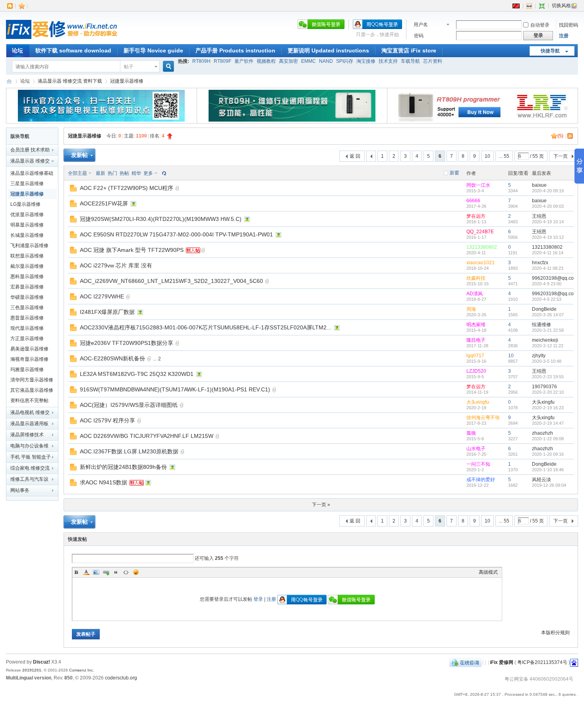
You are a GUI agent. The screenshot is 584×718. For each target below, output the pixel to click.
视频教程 (266, 61)
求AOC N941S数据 (103, 482)
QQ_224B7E (480, 231)
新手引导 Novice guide (153, 50)
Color (86, 572)
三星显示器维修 (27, 183)
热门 (112, 173)
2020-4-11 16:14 (547, 252)
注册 (564, 36)
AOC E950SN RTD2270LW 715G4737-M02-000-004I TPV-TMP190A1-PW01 (176, 234)
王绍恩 (539, 216)
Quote (116, 572)
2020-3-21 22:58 (548, 330)
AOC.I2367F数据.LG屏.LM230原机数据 (129, 451)
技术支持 (388, 61)
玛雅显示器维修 (27, 369)
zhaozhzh (542, 433)
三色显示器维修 (27, 307)
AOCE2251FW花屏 (104, 203)
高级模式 (488, 572)
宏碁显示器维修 (27, 287)
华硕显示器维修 (27, 297)
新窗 (454, 173)
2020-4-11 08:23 (547, 268)
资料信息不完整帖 (29, 400)
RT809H (201, 61)
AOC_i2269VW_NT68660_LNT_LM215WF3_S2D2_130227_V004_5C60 (171, 281)
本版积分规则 (555, 632)
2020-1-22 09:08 (548, 438)
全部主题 (77, 173)
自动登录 (539, 25)
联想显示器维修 (27, 256)
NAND (326, 61)
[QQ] (465, 662)
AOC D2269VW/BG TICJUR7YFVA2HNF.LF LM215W (146, 436)
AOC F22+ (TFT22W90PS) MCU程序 (126, 188)
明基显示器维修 (27, 225)
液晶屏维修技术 (27, 434)
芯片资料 (432, 61)
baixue (539, 185)
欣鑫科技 (475, 278)
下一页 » (321, 504)
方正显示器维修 (27, 338)
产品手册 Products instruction (235, 50)
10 (487, 156)
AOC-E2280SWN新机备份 (112, 358)
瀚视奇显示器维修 (29, 359)
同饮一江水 (478, 185)
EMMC (308, 61)
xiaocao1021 (480, 262)
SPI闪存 (344, 61)
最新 (100, 173)
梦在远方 (475, 216)
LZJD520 (476, 371)
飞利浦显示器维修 (29, 245)
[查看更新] (163, 173)
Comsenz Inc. (81, 670)
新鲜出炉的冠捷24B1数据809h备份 (123, 467)
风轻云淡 (541, 479)
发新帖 (79, 155)
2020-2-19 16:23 (548, 407)
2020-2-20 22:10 (548, 392)
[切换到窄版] (542, 5)
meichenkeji (545, 340)
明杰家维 (475, 324)
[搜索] (167, 66)
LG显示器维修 (25, 204)
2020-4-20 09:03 (548, 206)
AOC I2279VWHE (102, 296)
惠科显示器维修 (27, 276)
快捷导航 (550, 51)
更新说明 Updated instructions (328, 50)
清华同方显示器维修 (31, 380)
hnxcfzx (540, 262)
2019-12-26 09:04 (549, 485)
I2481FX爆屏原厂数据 (107, 312)
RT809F (222, 61)
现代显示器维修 (27, 328)
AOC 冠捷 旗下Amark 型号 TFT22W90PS (132, 250)
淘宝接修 (365, 61)
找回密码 (568, 25)
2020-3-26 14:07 (548, 314)
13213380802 (481, 247)
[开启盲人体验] (529, 5)
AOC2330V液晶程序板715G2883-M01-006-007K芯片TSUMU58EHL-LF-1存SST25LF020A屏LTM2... (205, 327)
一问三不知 (478, 464)
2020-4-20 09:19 (548, 190)
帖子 (128, 67)
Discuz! (41, 662)
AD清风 (474, 293)
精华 (136, 173)
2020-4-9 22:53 (546, 299)
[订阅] (570, 136)
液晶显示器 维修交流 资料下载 (70, 81)
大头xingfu (477, 402)
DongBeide (544, 309)
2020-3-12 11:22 (547, 345)
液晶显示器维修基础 (31, 173)
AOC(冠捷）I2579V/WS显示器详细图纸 (129, 405)
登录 (258, 599)
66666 (473, 200)
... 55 (504, 156)
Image (96, 572)
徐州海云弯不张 (483, 417)
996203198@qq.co (553, 278)
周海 (471, 309)
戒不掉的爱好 (480, 479)
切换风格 (561, 5)
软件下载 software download (73, 50)
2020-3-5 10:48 (546, 361)
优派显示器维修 (27, 214)
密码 (418, 36)
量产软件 (243, 61)
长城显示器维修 (27, 235)
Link (106, 572)
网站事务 (19, 490)
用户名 (421, 24)
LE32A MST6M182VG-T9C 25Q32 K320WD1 (136, 374)
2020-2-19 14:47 (548, 423)
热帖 (124, 173)
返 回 (355, 156)
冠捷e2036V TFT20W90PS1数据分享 (126, 343)
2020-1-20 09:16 (548, 454)
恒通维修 (541, 324)
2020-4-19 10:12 (548, 237)
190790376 (544, 386)
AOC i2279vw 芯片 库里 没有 (116, 265)
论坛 (17, 50)
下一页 (560, 156)
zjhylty (538, 355)
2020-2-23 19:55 (548, 376)
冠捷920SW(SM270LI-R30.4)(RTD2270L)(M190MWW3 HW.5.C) (161, 219)
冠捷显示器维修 (126, 81)
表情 (136, 572)
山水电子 (475, 448)
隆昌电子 (475, 340)
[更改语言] (516, 5)
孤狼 (471, 433)
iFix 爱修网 (9, 81)
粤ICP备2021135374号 (542, 662)
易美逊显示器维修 (29, 349)
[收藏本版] (554, 136)
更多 (148, 173)
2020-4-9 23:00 (546, 283)
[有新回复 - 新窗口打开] (73, 190)
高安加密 (288, 61)
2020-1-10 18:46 (548, 469)
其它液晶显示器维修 (31, 390)
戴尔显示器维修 (27, 266)
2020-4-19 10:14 (548, 221)
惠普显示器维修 (27, 318)
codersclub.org (121, 678)
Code (126, 572)
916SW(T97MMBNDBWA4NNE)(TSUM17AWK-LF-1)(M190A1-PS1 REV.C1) (175, 389)
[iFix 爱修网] (61, 39)
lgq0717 (475, 355)
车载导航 (410, 61)
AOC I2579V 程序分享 (107, 420)
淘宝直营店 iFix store (408, 50)
